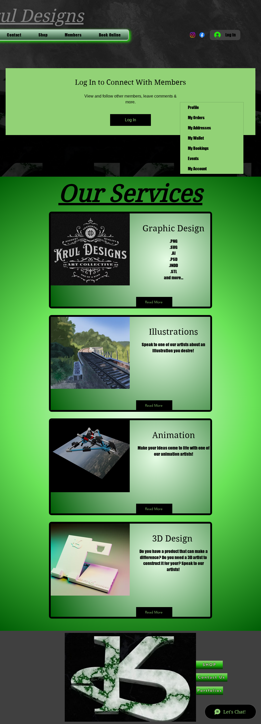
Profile (193, 107)
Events (193, 158)
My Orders (196, 117)
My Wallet (196, 138)
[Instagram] (192, 34)
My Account (197, 168)
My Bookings (198, 148)
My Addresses (199, 127)
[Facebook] (202, 34)
